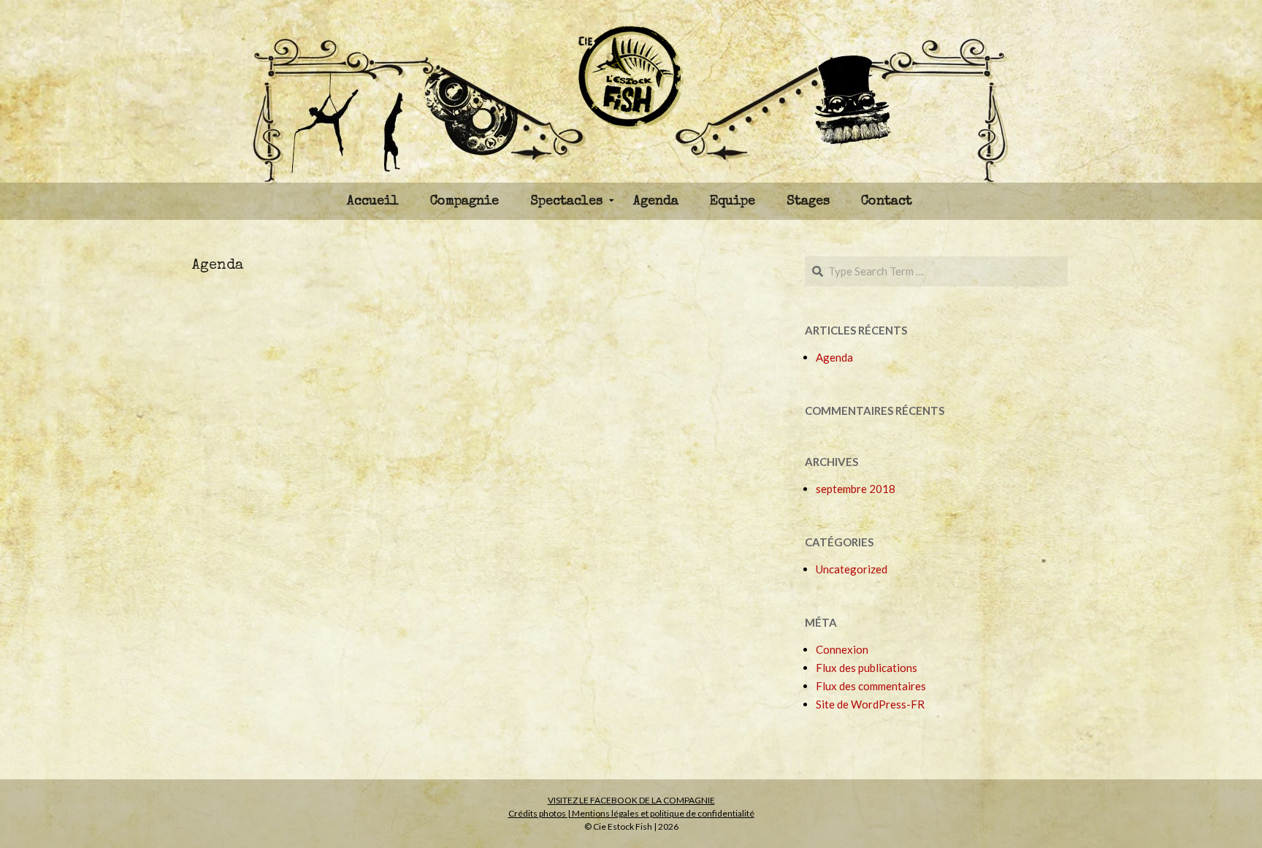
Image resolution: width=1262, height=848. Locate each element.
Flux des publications (866, 667)
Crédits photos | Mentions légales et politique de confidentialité (631, 813)
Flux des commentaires (871, 685)
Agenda (217, 266)
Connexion (842, 649)
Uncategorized (851, 569)
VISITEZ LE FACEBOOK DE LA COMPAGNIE (631, 800)
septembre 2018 (855, 488)
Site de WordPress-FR (870, 704)
